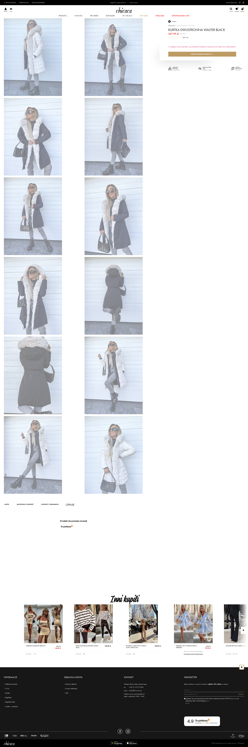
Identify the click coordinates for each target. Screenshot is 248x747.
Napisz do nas (23, 2)
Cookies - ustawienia (11, 706)
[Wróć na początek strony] (241, 667)
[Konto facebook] (120, 731)
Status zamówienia (38, 2)
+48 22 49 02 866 (10, 2)
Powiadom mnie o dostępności (193, 654)
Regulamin (8, 697)
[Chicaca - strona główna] (124, 10)
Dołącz (241, 694)
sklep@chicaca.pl (135, 690)
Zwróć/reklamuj (231, 2)
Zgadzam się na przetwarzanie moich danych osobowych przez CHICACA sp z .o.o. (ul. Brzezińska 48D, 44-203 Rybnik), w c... (212, 700)
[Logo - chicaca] (43, 743)
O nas (7, 689)
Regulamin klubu (10, 702)
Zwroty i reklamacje (71, 689)
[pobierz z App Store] (132, 743)
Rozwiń (188, 703)
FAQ (66, 693)
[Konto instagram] (128, 731)
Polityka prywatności (11, 684)
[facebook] (239, 2)
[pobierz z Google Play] (116, 743)
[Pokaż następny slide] (244, 630)
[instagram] (242, 2)
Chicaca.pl (171, 25)
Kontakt (7, 693)
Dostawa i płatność (71, 684)
